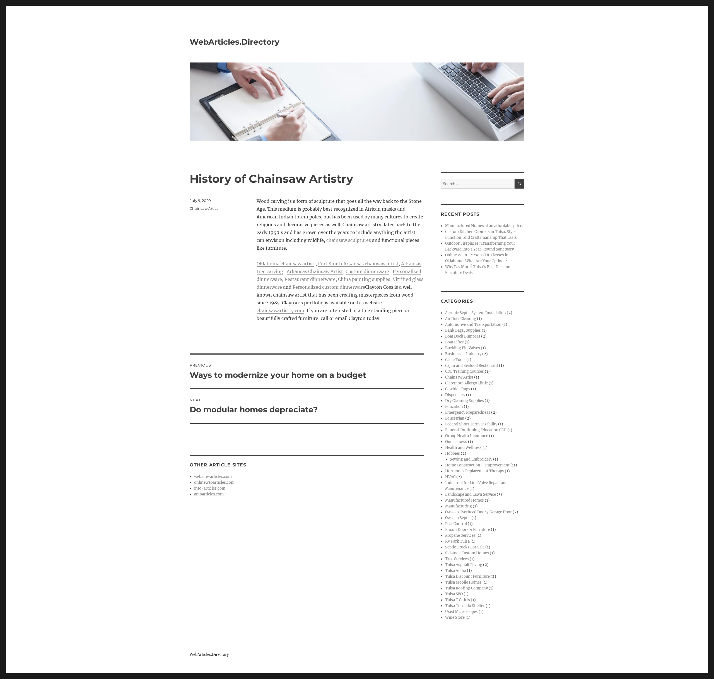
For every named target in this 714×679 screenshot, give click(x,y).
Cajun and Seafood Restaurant (471, 365)
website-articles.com (213, 476)
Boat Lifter (454, 342)
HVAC (450, 477)
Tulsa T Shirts (457, 600)
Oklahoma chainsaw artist (285, 263)
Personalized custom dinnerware (329, 287)
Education (454, 406)
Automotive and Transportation (473, 324)
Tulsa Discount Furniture (467, 576)
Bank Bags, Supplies (463, 330)
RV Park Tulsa (457, 541)
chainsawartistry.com (280, 310)
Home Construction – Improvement (477, 465)
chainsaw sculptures (348, 240)
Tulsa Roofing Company (466, 588)
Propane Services (460, 535)
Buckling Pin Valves (462, 348)
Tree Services (457, 559)
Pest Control (456, 523)
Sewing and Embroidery (471, 459)
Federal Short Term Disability (471, 424)
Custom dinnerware (367, 271)
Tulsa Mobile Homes (463, 582)
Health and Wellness (463, 447)
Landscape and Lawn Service (470, 494)
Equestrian (454, 418)
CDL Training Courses (464, 371)
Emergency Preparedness (467, 412)
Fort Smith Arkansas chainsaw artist (358, 263)
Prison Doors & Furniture (467, 529)
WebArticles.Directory (234, 42)
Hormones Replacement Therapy (474, 471)
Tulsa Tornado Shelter (465, 605)
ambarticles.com (209, 494)
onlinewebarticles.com (214, 482)
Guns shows (456, 441)
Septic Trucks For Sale (464, 547)
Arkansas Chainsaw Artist (315, 271)
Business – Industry (463, 353)
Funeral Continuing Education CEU (475, 430)
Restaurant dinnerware (310, 279)
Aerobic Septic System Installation (475, 312)
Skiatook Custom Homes (467, 553)
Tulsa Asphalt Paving (463, 564)
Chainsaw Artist (204, 208)
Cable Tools (455, 359)
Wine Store (455, 617)
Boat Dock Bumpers (462, 336)
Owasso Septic (458, 518)
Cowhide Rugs (457, 389)
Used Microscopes (461, 611)
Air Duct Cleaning (460, 318)
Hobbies (452, 453)
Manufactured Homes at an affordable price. (484, 225)
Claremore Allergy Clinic (466, 383)
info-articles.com (209, 488)
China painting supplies (364, 279)
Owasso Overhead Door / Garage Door (478, 512)
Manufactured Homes (464, 500)
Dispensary (455, 395)
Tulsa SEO (454, 594)
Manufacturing (458, 506)
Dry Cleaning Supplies (464, 400)
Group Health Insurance (466, 436)
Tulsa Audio (455, 570)
